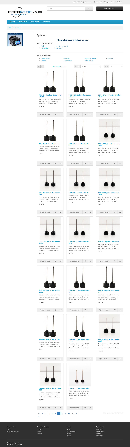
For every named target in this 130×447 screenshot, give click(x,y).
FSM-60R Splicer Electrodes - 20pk (109, 340)
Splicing (12, 22)
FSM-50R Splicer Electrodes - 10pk (109, 193)
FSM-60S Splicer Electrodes (79, 388)
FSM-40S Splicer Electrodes (49, 144)
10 (69, 413)
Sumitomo (59, 48)
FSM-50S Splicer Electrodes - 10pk (50, 291)
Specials (69, 436)
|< (39, 413)
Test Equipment (22, 22)
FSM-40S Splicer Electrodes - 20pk (109, 145)
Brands (69, 429)
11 (73, 413)
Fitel (42, 46)
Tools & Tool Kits (34, 22)
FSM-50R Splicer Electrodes (79, 193)
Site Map (39, 433)
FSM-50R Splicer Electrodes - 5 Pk (79, 242)
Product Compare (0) (59, 66)
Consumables (46, 22)
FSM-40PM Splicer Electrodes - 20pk (80, 96)
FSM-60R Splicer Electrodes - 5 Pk (50, 389)
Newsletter (99, 436)
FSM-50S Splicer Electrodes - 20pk (79, 291)
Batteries (110, 58)
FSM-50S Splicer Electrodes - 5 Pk (109, 291)
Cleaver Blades (45, 58)
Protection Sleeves (90, 58)
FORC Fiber (44, 48)
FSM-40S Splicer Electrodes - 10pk (79, 145)
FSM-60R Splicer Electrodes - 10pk (79, 340)
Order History (100, 431)
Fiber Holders (89, 60)
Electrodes (66, 58)
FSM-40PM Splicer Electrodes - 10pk (50, 96)
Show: (106, 66)
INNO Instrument (62, 46)
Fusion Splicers (67, 60)
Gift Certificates (71, 431)
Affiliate (69, 433)
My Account (99, 429)
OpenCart (17, 443)
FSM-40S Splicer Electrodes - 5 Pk (50, 193)
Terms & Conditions (13, 431)
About (9, 429)
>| (39, 417)
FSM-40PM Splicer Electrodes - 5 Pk (109, 96)
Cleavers (43, 60)
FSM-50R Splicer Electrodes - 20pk (50, 242)
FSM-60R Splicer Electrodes (49, 339)
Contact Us (40, 429)
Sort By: (77, 66)
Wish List (98, 433)
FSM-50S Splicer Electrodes (108, 242)
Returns (39, 431)
